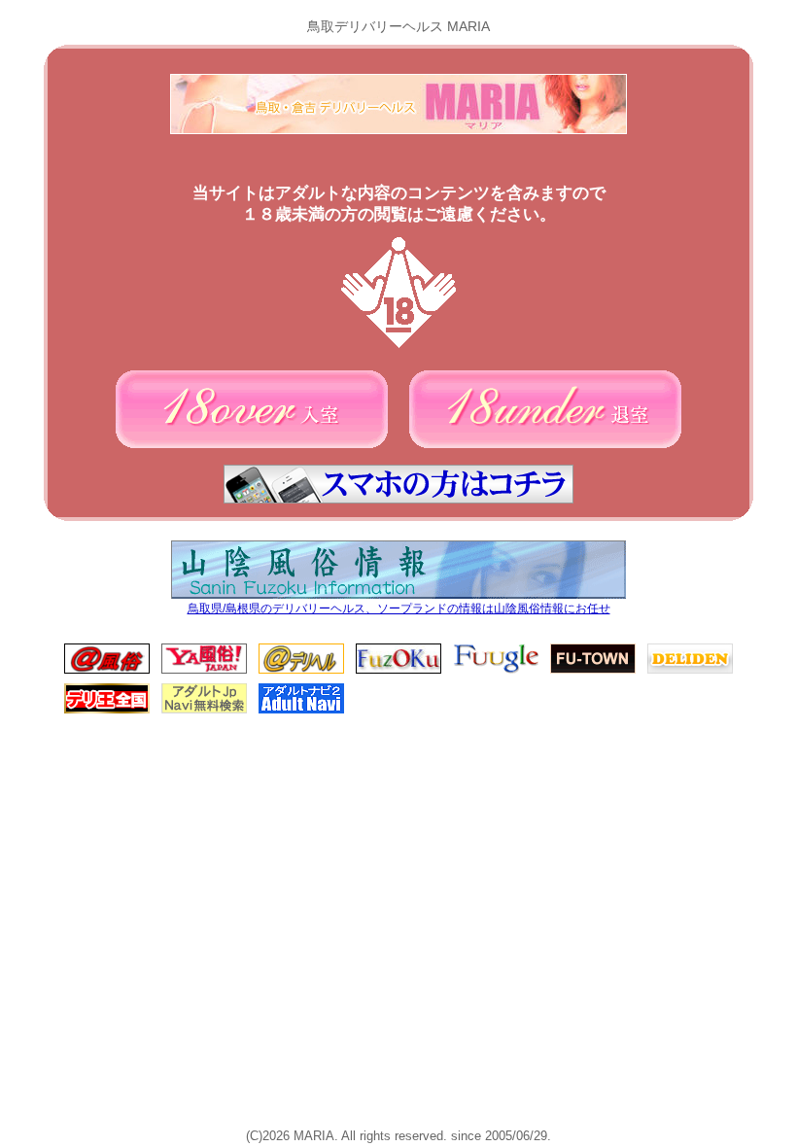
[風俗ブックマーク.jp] (398, 670)
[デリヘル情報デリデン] (690, 670)
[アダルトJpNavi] (204, 710)
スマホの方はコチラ (398, 484)
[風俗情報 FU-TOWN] (593, 670)
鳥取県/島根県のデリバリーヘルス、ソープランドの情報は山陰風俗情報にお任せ (399, 608)
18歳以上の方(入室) (252, 409)
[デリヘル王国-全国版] (107, 710)
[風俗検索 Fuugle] (495, 670)
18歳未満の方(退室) (545, 409)
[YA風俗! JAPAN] (204, 670)
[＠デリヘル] (301, 670)
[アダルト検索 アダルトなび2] (301, 710)
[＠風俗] (107, 670)
